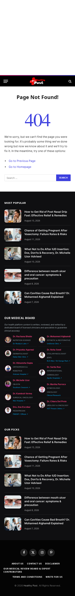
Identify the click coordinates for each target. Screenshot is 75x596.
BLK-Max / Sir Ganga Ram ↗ (58, 361)
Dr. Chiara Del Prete (57, 401)
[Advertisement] (37, 37)
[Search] (70, 81)
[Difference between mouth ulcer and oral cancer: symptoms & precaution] (12, 275)
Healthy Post (31, 585)
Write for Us (54, 576)
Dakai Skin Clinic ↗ (20, 357)
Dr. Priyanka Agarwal (23, 350)
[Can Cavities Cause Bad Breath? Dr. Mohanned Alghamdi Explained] (12, 297)
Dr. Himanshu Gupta (23, 363)
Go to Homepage (20, 167)
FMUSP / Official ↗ (20, 414)
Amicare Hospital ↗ (20, 374)
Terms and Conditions (27, 576)
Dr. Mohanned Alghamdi (58, 336)
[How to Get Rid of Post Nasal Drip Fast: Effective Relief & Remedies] (12, 216)
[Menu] (5, 81)
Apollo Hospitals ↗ (54, 378)
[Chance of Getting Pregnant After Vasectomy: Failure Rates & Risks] (12, 234)
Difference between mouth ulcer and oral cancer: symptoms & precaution (45, 274)
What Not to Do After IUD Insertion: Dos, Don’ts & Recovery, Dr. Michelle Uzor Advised (47, 252)
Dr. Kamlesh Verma (22, 393)
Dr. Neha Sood (54, 350)
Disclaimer (52, 563)
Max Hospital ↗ (19, 401)
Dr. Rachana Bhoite (22, 336)
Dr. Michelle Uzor (21, 380)
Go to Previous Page (22, 161)
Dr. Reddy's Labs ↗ (20, 344)
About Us (18, 563)
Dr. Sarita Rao (54, 367)
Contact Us (34, 563)
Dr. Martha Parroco (56, 384)
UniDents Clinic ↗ (54, 344)
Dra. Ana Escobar (22, 407)
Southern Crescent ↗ (21, 387)
